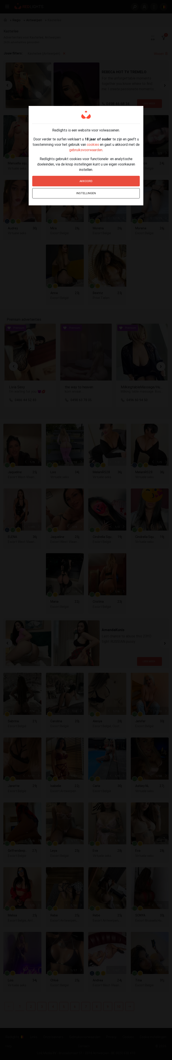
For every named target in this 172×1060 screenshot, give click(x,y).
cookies (93, 144)
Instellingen (86, 193)
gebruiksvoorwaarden (85, 150)
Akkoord (86, 181)
